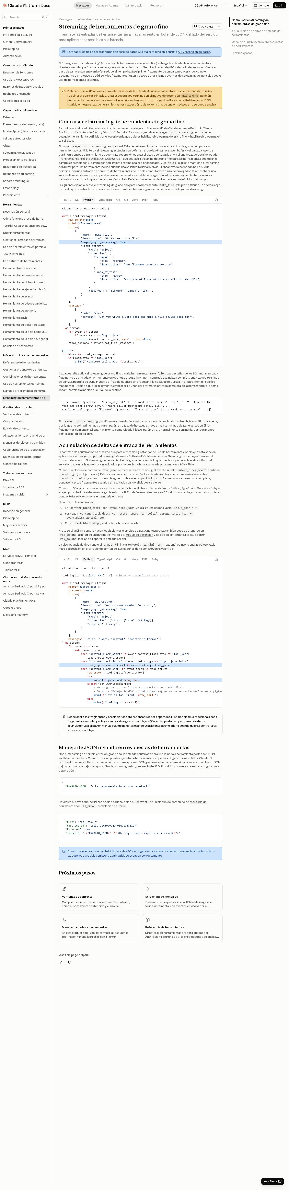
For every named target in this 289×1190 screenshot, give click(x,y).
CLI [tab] (77, 200)
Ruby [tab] (155, 200)
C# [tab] (118, 200)
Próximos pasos (242, 53)
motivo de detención (166, 95)
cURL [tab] (67, 200)
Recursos (158, 5)
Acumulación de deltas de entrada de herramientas (256, 33)
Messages (82, 5)
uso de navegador (179, 171)
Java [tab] (135, 200)
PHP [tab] (145, 200)
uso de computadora (150, 171)
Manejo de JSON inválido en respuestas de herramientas (257, 44)
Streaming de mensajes (197, 75)
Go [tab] (126, 200)
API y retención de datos (194, 52)
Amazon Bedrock (190, 128)
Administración (134, 5)
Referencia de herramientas (146, 179)
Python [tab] (88, 200)
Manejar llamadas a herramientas (85, 927)
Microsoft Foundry (115, 132)
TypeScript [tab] (104, 200)
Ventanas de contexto (77, 896)
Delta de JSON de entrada (146, 456)
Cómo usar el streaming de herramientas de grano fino (250, 22)
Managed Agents (107, 5)
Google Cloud (91, 132)
